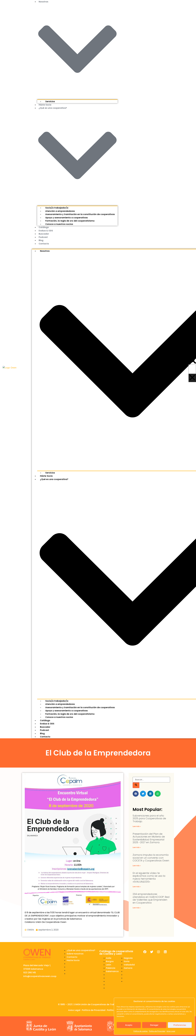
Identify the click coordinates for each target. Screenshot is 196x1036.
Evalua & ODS (46, 230)
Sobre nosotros (75, 953)
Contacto (44, 243)
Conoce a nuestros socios (59, 224)
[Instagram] (158, 952)
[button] (192, 360)
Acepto (128, 1025)
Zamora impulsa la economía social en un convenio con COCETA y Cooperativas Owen (151, 857)
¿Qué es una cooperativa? (81, 950)
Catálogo (44, 227)
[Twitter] (152, 952)
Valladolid (129, 964)
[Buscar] (136, 785)
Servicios (50, 101)
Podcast (43, 237)
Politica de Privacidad (157, 1031)
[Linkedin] (165, 952)
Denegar (154, 1025)
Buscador (44, 233)
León (108, 964)
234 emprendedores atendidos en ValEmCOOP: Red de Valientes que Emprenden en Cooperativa (151, 898)
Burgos (110, 961)
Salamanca (112, 971)
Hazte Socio (73, 960)
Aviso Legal (171, 1031)
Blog (41, 240)
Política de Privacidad (93, 1010)
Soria (126, 961)
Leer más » (137, 826)
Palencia (110, 968)
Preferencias (179, 1025)
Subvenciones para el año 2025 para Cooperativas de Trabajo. (149, 818)
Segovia (128, 958)
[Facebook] (145, 952)
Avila (108, 958)
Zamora (128, 968)
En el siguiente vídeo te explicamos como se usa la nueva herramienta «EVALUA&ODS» (149, 877)
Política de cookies (140, 1031)
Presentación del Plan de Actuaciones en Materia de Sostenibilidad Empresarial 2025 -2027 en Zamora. (149, 838)
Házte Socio (45, 104)
